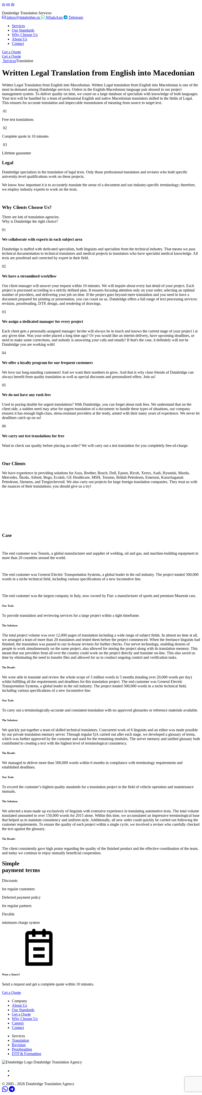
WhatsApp (54, 17)
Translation (20, 1040)
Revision (19, 1045)
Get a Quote (11, 52)
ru (3, 4)
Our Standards (23, 30)
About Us (19, 39)
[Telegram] (12, 1091)
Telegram (75, 17)
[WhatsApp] (5, 1091)
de (13, 4)
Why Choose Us (25, 35)
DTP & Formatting (26, 1054)
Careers (18, 1023)
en (8, 4)
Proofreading (22, 1049)
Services (18, 26)
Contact (18, 43)
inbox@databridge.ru (23, 17)
